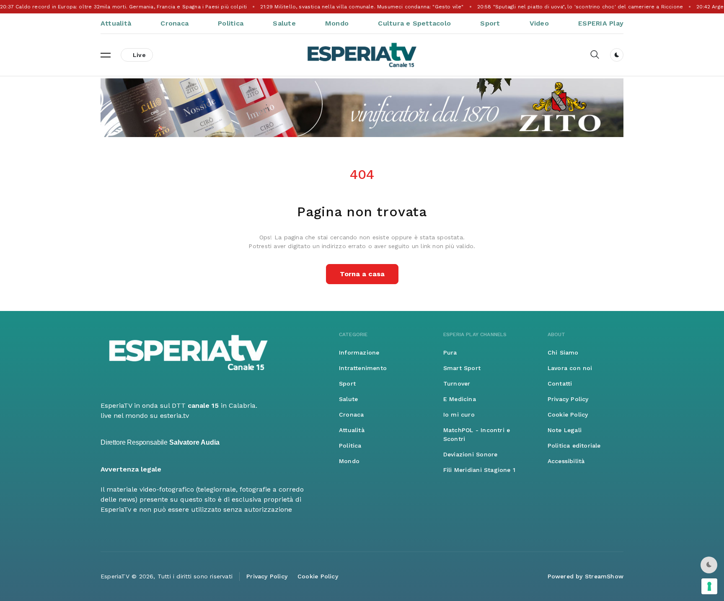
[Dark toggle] (617, 55)
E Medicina (459, 399)
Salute (284, 23)
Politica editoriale (574, 445)
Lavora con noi (570, 368)
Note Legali (565, 430)
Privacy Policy (568, 399)
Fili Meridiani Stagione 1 (479, 469)
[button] (106, 55)
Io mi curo (459, 414)
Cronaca (174, 23)
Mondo (337, 23)
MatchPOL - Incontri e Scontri (476, 434)
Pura (450, 352)
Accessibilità (566, 461)
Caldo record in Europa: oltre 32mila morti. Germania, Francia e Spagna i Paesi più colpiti (123, 7)
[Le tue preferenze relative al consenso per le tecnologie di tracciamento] (709, 586)
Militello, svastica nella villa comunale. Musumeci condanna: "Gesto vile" (361, 7)
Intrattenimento (363, 368)
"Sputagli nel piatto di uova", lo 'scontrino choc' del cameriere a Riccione (580, 7)
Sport (490, 23)
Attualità (116, 23)
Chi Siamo (563, 352)
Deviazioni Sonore (470, 454)
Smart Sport (462, 368)
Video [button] (539, 23)
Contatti (560, 383)
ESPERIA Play (600, 23)
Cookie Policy (568, 414)
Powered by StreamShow (585, 576)
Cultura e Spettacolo (414, 23)
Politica (230, 23)
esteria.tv (174, 416)
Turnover (457, 383)
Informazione (359, 352)
